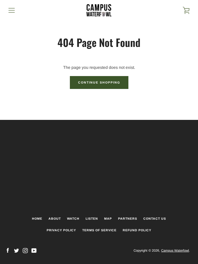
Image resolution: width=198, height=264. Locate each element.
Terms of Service (99, 230)
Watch (73, 218)
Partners (127, 218)
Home (37, 218)
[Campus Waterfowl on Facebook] (7, 250)
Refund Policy (137, 230)
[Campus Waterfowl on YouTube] (34, 250)
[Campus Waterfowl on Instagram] (25, 250)
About (54, 218)
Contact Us (154, 218)
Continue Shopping (99, 82)
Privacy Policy (61, 230)
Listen (92, 218)
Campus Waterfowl (175, 250)
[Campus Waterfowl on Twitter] (16, 250)
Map (108, 218)
